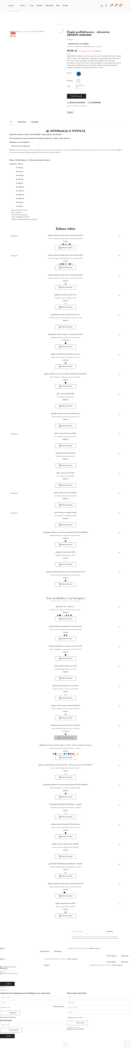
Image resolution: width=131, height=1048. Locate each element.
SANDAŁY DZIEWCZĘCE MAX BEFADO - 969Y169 (65, 867)
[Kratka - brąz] (65, 323)
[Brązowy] (57, 615)
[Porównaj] (115, 5)
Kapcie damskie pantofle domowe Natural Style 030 (65, 629)
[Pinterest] (81, 40)
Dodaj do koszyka (76, 96)
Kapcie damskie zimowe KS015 (65, 906)
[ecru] (73, 615)
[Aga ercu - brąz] (65, 481)
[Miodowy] (72, 264)
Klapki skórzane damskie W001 (65, 555)
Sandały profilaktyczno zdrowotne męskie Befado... (65, 535)
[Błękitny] (62, 754)
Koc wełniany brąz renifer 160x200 (66, 496)
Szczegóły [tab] (22, 122)
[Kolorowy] (65, 853)
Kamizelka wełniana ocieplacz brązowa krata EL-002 (65, 318)
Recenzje (34, 122)
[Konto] (106, 5)
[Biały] (65, 674)
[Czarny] (65, 343)
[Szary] (61, 244)
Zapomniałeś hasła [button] (58, 1006)
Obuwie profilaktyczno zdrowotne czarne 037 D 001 (65, 649)
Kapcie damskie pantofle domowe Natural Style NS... (65, 887)
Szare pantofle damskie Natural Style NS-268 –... (65, 768)
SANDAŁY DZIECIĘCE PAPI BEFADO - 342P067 (65, 807)
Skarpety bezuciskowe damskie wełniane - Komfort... (65, 748)
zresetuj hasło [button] (80, 1029)
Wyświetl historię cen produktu (78, 44)
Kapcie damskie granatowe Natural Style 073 (66, 708)
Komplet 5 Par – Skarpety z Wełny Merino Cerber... (65, 610)
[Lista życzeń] (111, 5)
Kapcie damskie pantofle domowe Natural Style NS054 (65, 238)
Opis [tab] (11, 122)
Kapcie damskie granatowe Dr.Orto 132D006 (65, 728)
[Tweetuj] (78, 40)
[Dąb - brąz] (65, 402)
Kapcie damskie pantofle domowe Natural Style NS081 (65, 278)
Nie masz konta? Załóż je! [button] (8, 1017)
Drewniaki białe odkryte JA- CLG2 (65, 669)
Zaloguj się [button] (70, 1029)
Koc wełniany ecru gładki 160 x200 (65, 515)
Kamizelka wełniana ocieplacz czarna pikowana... (65, 337)
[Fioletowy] (70, 244)
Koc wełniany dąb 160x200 (65, 397)
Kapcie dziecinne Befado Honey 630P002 (65, 847)
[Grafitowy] (65, 363)
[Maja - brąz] (65, 422)
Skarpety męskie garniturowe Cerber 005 (65, 689)
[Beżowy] (65, 561)
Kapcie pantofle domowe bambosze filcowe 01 (65, 357)
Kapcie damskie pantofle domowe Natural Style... (65, 575)
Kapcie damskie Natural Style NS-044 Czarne (65, 827)
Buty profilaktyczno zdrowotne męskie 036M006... (65, 377)
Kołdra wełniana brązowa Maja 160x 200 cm (65, 417)
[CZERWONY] (71, 615)
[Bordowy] (63, 244)
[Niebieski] (65, 244)
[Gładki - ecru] (65, 521)
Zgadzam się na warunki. (75, 1017)
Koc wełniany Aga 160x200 (65, 476)
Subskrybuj (109, 931)
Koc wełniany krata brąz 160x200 (65, 436)
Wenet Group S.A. (94, 948)
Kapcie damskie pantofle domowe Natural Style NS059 (65, 258)
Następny (14, 36)
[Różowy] (67, 244)
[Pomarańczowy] (77, 754)
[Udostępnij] (75, 40)
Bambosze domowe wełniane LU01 (65, 298)
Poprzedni (11, 36)
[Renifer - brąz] (65, 501)
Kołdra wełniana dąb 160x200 (65, 456)
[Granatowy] (79, 74)
